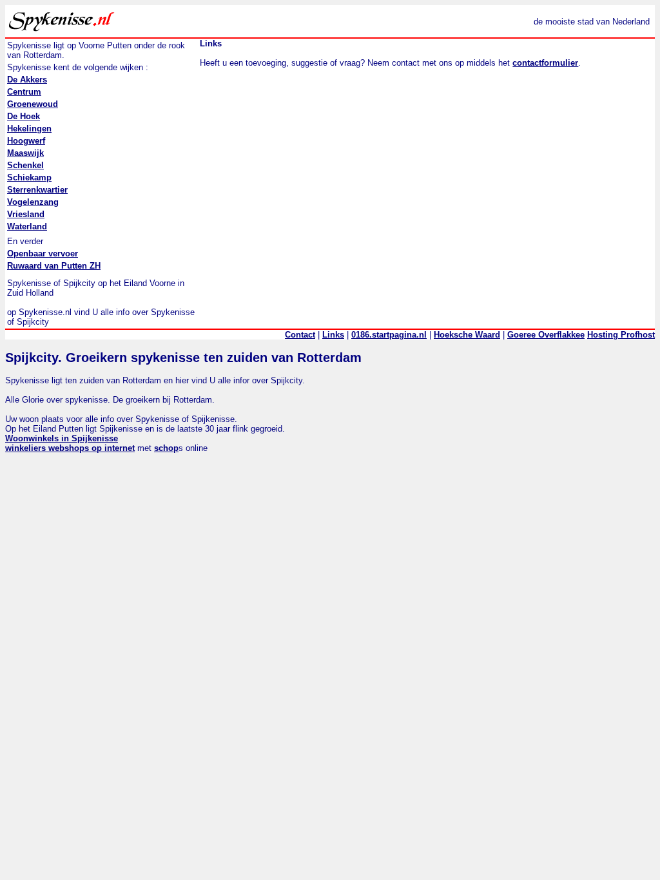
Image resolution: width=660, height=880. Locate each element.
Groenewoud (32, 104)
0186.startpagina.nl (389, 335)
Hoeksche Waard (467, 335)
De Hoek (23, 116)
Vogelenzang (33, 202)
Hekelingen (29, 128)
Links (333, 335)
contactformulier (545, 63)
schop (166, 448)
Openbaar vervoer (42, 253)
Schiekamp (29, 177)
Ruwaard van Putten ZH (54, 266)
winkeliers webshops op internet (70, 448)
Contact (300, 335)
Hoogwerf (26, 141)
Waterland (27, 226)
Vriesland (25, 214)
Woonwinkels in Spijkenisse (61, 438)
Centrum (24, 92)
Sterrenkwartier (37, 190)
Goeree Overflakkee (546, 335)
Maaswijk (25, 153)
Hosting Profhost (621, 335)
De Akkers (27, 79)
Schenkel (25, 165)
